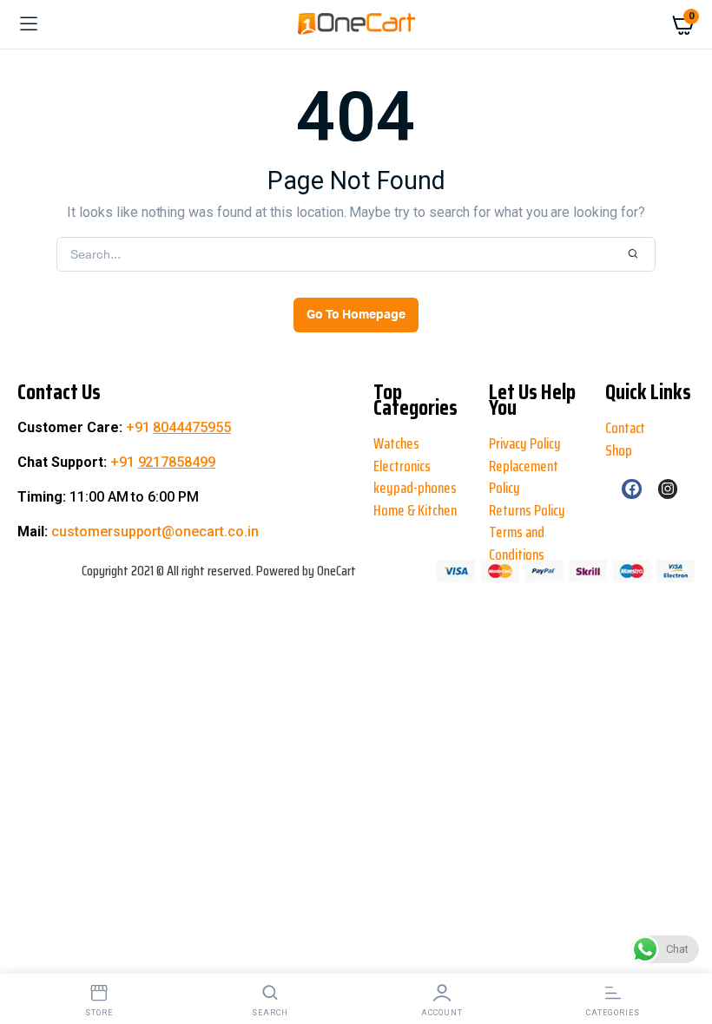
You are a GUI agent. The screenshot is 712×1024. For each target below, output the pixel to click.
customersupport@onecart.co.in (155, 531)
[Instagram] (667, 488)
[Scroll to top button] (27, 954)
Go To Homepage (356, 315)
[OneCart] (356, 24)
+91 (179, 427)
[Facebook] (631, 488)
